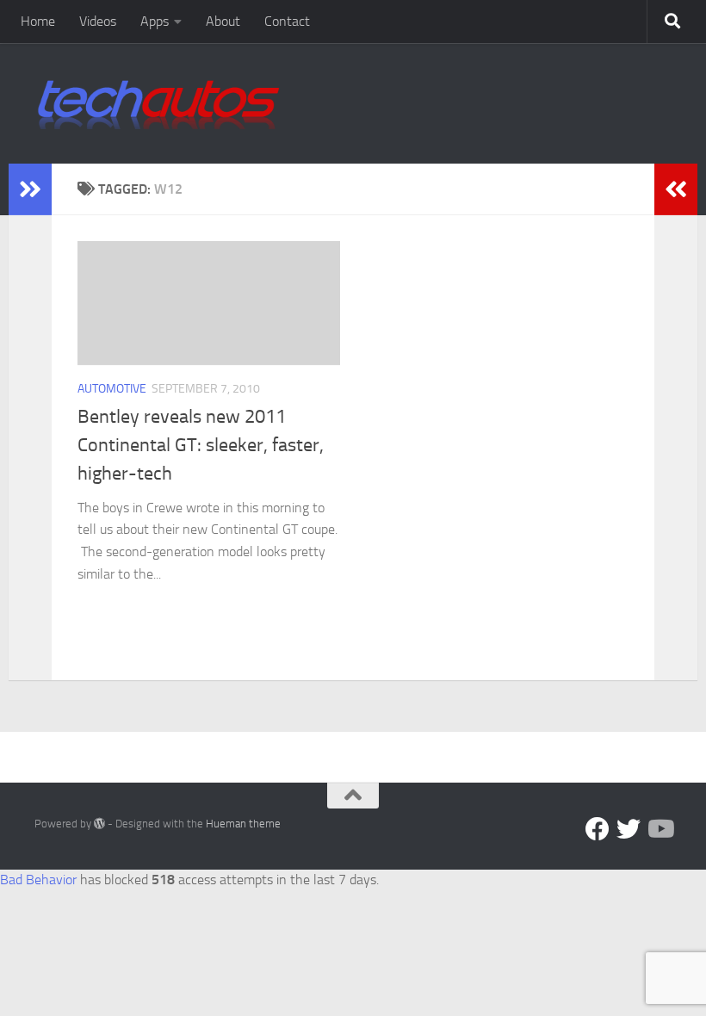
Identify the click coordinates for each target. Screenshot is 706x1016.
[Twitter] (628, 829)
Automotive (111, 388)
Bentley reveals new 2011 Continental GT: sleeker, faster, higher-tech (200, 445)
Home (38, 21)
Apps (154, 21)
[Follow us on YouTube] (659, 829)
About (223, 21)
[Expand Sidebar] (30, 189)
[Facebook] (597, 829)
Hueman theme (243, 823)
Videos (97, 21)
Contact (287, 21)
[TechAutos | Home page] (158, 103)
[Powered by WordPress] (99, 823)
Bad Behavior (38, 879)
